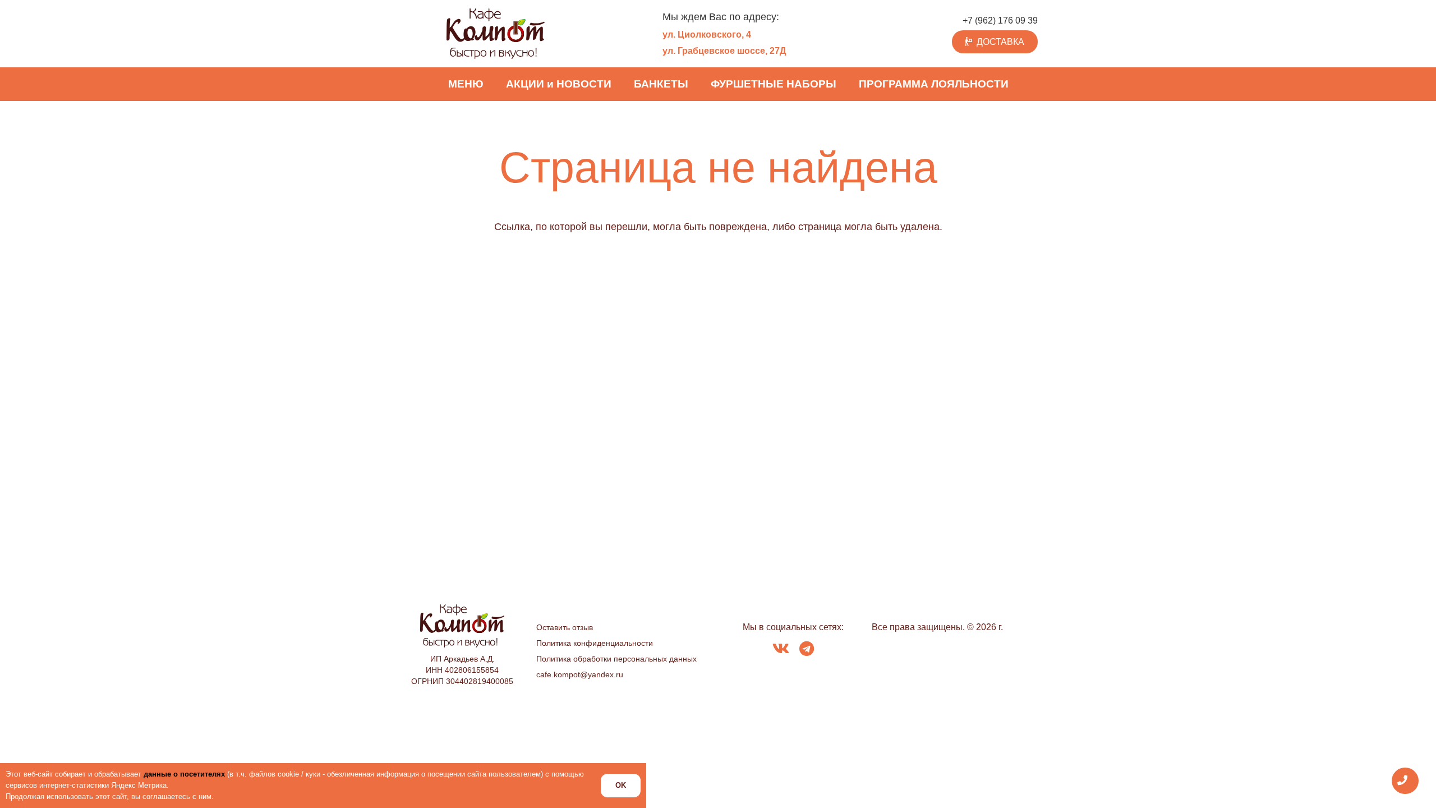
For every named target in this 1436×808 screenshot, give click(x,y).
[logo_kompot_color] (496, 33)
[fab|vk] (780, 650)
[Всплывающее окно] (1405, 781)
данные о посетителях (184, 774)
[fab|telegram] (806, 650)
